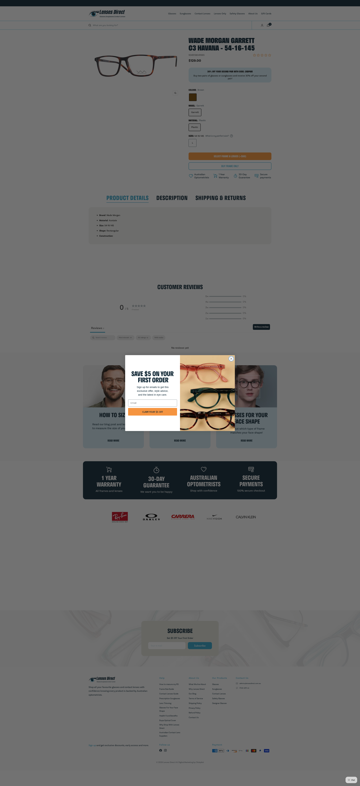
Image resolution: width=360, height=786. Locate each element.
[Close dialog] (231, 358)
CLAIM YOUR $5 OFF (152, 411)
